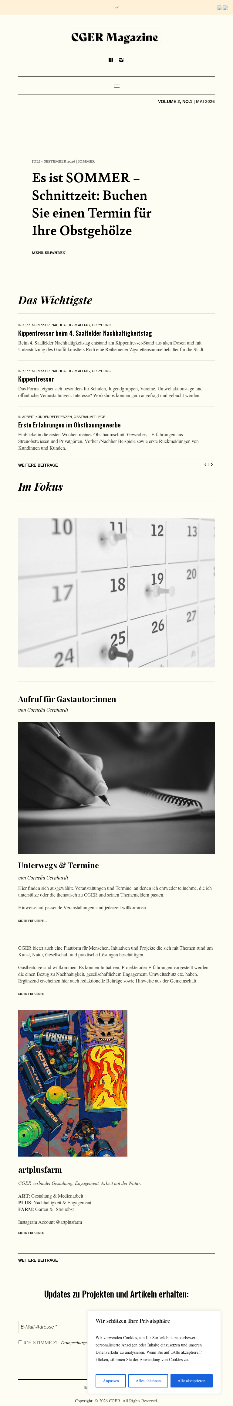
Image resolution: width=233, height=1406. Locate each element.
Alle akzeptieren (191, 1381)
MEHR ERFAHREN (49, 252)
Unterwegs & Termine (45, 438)
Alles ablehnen (148, 1381)
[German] (225, 8)
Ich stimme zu (62, 1356)
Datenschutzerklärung (82, 1356)
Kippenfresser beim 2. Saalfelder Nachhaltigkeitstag (85, 385)
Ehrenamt (31, 377)
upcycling (100, 325)
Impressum (94, 1401)
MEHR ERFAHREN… (32, 934)
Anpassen (111, 1381)
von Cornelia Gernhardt (43, 723)
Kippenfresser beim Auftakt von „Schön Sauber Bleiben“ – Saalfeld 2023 (110, 333)
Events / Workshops (41, 325)
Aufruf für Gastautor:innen (67, 712)
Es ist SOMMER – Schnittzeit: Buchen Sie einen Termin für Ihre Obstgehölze (91, 204)
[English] (220, 8)
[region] (154, 1352)
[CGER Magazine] (116, 38)
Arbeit (28, 430)
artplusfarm (40, 1183)
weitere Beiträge (38, 478)
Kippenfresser (75, 325)
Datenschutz (136, 1401)
